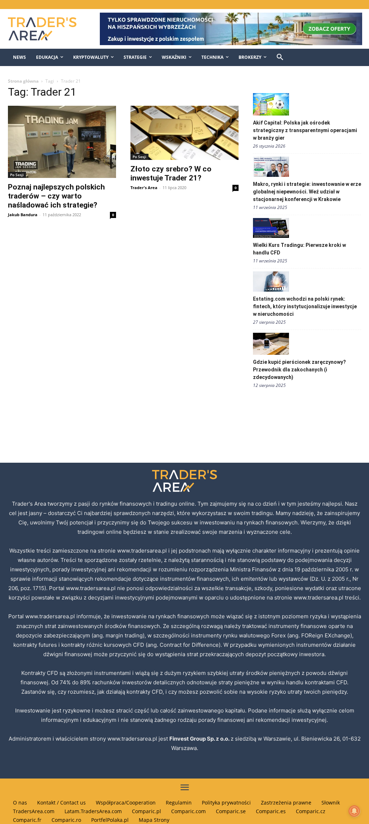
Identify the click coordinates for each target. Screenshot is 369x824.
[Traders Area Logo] (46, 28)
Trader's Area (143, 187)
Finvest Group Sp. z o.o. (200, 738)
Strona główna (23, 81)
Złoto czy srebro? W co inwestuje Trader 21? (171, 173)
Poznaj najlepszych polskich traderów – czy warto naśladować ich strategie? (56, 196)
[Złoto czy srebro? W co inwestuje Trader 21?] (184, 133)
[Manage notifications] (354, 811)
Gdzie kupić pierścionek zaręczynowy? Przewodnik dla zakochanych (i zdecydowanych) (299, 369)
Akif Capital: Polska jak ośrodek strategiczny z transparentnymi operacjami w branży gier (305, 130)
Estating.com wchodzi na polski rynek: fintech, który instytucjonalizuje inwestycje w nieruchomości (305, 306)
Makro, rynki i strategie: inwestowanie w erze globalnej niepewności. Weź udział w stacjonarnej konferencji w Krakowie (307, 191)
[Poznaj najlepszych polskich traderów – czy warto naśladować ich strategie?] (62, 142)
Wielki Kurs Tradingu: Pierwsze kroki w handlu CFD (299, 249)
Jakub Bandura (22, 214)
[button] (280, 57)
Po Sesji (17, 174)
